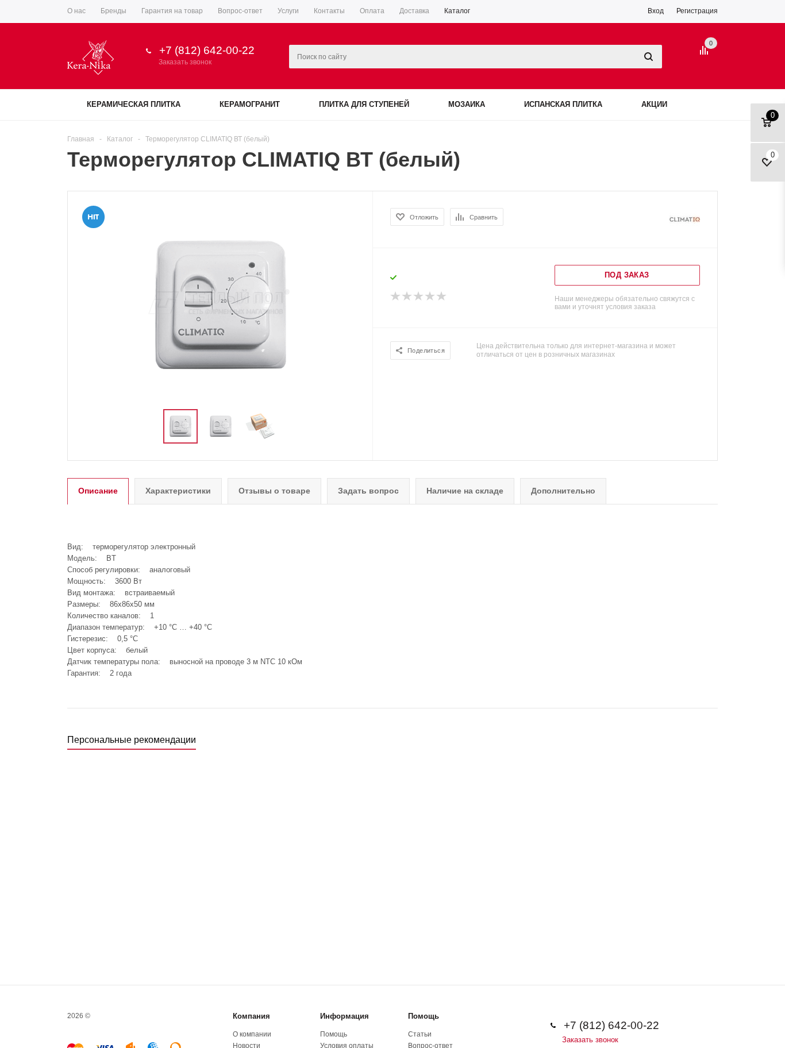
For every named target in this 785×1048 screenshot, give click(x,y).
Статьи (420, 1034)
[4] (430, 296)
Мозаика (466, 104)
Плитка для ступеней (364, 104)
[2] (407, 296)
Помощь (423, 1016)
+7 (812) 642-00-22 (207, 50)
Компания (251, 1016)
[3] (419, 296)
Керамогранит (250, 104)
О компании (252, 1034)
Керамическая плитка (133, 104)
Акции (654, 104)
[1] (396, 296)
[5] (442, 296)
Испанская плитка (563, 104)
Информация (344, 1016)
